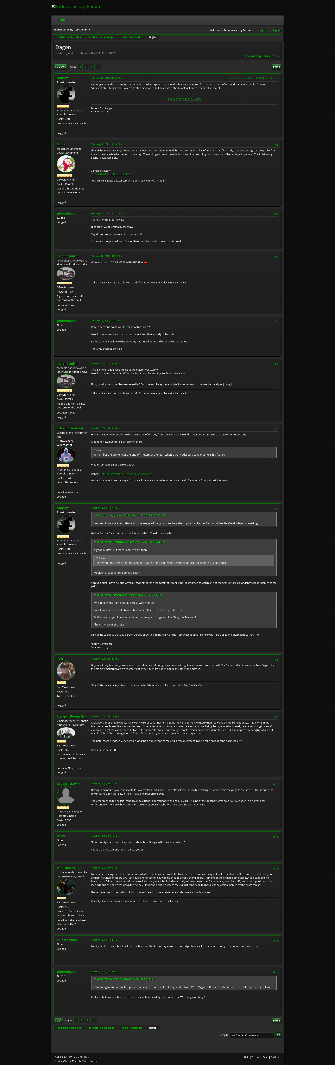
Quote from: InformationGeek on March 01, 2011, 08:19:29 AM (130, 515)
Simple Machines (81, 1057)
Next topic (272, 56)
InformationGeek (70, 428)
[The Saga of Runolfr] (58, 700)
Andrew (63, 78)
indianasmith (67, 256)
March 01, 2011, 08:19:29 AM (105, 428)
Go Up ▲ (275, 1057)
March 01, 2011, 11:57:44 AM (105, 507)
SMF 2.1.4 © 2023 (63, 1057)
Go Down (60, 66)
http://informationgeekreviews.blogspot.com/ (126, 474)
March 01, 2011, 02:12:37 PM (105, 658)
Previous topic (253, 56)
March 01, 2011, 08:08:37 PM (105, 867)
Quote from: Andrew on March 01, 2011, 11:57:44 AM (125, 979)
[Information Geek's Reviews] (58, 487)
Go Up (58, 1020)
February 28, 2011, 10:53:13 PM (106, 256)
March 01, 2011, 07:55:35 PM (105, 835)
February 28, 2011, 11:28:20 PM (106, 320)
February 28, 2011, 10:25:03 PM (106, 144)
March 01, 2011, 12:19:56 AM (105, 363)
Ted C (61, 659)
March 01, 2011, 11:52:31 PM (105, 939)
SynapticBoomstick (72, 716)
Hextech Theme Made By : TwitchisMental (76, 1061)
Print (276, 66)
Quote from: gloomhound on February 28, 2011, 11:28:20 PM (129, 594)
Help (246, 1057)
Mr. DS (61, 144)
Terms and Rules (260, 1057)
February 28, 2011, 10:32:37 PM (106, 213)
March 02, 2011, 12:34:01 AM (105, 971)
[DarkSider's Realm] (58, 197)
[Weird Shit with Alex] (58, 763)
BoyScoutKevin (68, 784)
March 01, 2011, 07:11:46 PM (105, 716)
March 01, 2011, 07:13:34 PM (105, 783)
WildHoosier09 (68, 868)
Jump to (224, 1034)
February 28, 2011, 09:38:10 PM (106, 77)
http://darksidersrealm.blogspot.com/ (112, 174)
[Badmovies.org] (58, 128)
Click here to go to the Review (184, 99)
